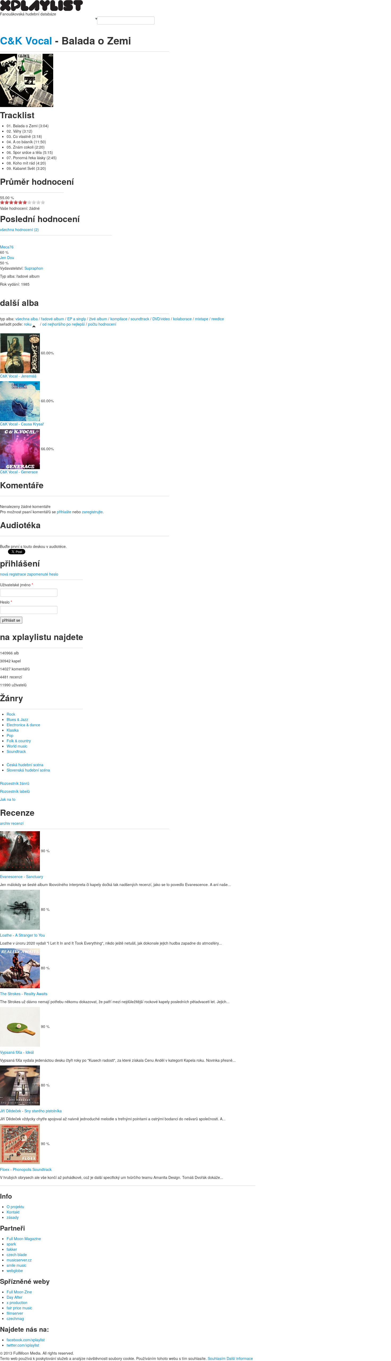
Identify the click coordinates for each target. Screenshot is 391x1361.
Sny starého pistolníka (43, 1110)
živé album (98, 318)
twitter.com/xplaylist (23, 1345)
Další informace (240, 1358)
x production (17, 1302)
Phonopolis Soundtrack (32, 1169)
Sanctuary (34, 876)
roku (27, 324)
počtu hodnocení (102, 324)
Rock (11, 714)
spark (11, 1244)
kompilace (119, 318)
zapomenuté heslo (42, 574)
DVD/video (161, 318)
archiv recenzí (12, 823)
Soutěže (71, 19)
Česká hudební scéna (25, 764)
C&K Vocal (26, 40)
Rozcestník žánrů (14, 783)
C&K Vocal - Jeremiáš (18, 376)
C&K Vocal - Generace (19, 471)
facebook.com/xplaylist (26, 1339)
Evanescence (11, 876)
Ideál (30, 1052)
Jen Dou (7, 257)
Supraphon (33, 268)
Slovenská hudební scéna (28, 770)
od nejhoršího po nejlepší (63, 324)
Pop (10, 735)
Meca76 (7, 246)
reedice (217, 318)
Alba (15, 19)
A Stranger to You (30, 935)
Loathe (6, 935)
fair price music (19, 1307)
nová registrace (13, 574)
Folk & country (19, 740)
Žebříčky (41, 19)
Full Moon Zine (19, 1291)
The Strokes (10, 993)
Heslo (6, 602)
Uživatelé (56, 19)
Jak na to (7, 799)
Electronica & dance (23, 724)
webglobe (15, 1270)
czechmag (15, 1318)
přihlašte (64, 511)
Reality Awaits (35, 993)
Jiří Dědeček (10, 1110)
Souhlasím (217, 1358)
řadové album (52, 318)
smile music (16, 1265)
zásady (13, 1217)
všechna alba (26, 318)
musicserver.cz (19, 1259)
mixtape (201, 318)
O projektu (15, 1206)
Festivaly (26, 19)
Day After (14, 1297)
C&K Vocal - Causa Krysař (22, 424)
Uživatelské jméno (16, 584)
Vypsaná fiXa (11, 1052)
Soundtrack (16, 751)
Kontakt (13, 1212)
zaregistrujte (92, 511)
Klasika (13, 730)
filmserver (15, 1313)
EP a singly (76, 318)
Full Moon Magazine (24, 1238)
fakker (12, 1249)
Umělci (5, 19)
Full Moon (86, 19)
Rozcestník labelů (15, 791)
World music (17, 746)
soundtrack (140, 318)
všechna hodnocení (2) (19, 229)
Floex (4, 1169)
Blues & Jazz (17, 719)
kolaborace (182, 318)
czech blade (17, 1254)
